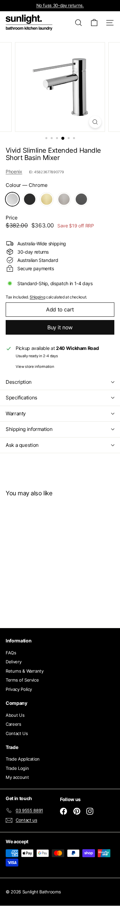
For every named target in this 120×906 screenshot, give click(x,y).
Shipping (37, 296)
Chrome (12, 199)
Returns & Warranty (25, 671)
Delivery (13, 661)
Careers (13, 724)
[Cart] (94, 23)
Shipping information (29, 429)
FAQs (11, 652)
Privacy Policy (19, 689)
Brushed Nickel (64, 199)
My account (17, 777)
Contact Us (17, 733)
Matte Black (29, 199)
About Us (15, 715)
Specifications (21, 397)
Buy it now (60, 327)
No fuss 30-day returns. (60, 5)
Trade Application (23, 759)
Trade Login (17, 768)
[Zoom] (95, 122)
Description (19, 382)
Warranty (16, 413)
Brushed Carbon (81, 199)
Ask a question (22, 445)
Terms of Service (22, 680)
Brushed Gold (46, 199)
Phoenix (14, 171)
